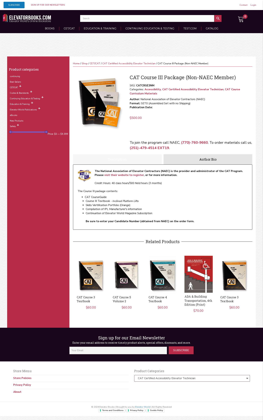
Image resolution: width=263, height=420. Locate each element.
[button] (181, 350)
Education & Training (100, 28)
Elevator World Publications (23, 109)
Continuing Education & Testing (149, 28)
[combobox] (192, 378)
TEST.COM (190, 28)
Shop (85, 63)
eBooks (13, 115)
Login (253, 5)
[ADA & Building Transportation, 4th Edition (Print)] (198, 274)
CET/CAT (69, 28)
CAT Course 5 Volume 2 (122, 299)
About (17, 392)
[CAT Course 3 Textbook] (91, 274)
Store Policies (22, 378)
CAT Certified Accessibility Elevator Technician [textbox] (192, 378)
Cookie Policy (156, 410)
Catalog (212, 28)
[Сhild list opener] (20, 87)
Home (76, 63)
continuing (15, 76)
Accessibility (153, 89)
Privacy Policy (22, 385)
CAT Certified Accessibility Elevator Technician (128, 63)
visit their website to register (124, 175)
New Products (16, 120)
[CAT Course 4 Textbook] (162, 274)
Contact (243, 5)
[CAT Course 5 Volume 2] (127, 274)
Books (50, 28)
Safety (13, 126)
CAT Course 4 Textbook (157, 299)
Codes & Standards (19, 93)
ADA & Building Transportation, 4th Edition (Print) (198, 300)
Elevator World (142, 406)
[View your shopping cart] (241, 19)
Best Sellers (15, 81)
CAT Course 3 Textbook (86, 299)
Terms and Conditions (112, 410)
